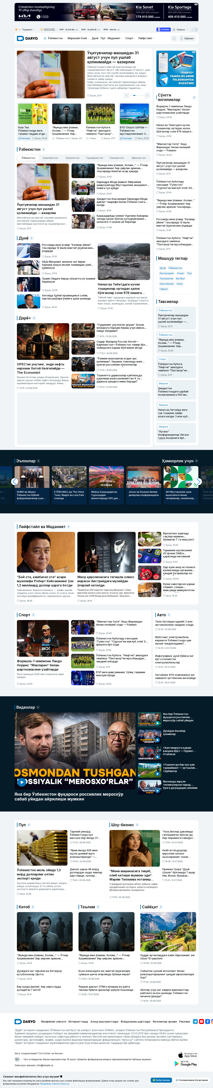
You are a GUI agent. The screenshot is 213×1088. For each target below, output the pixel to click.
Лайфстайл (145, 38)
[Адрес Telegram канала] (195, 1021)
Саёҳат (164, 289)
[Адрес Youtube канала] (201, 1021)
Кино (180, 283)
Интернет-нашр (78, 1021)
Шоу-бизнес (167, 283)
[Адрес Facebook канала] (207, 1021)
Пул (103, 38)
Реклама (184, 1021)
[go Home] (25, 1021)
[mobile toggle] (45, 38)
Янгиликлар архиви (165, 1021)
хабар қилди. (105, 79)
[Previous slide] (127, 95)
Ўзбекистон (55, 38)
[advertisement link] (163, 30)
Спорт (129, 38)
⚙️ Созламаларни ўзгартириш (191, 1080)
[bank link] (47, 29)
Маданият (114, 38)
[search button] (174, 38)
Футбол (180, 278)
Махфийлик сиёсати (53, 1021)
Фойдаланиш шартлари (135, 1021)
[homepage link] (27, 38)
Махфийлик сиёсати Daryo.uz (54, 1083)
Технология (166, 278)
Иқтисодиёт (167, 273)
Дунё (95, 38)
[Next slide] (147, 95)
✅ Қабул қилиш (161, 1080)
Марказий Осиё (77, 38)
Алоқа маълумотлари (104, 1021)
